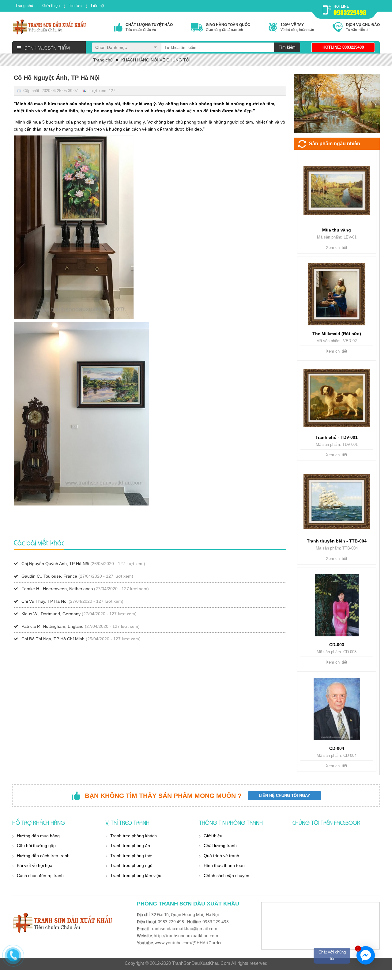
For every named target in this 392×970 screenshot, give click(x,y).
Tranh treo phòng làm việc (135, 875)
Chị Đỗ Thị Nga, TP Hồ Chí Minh (53, 638)
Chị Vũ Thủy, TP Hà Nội (44, 601)
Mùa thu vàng (336, 230)
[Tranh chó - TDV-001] (336, 398)
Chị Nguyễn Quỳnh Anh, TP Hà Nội (55, 563)
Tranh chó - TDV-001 (336, 437)
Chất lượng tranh (220, 845)
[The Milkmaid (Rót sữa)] (336, 294)
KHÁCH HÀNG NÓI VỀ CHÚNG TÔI (155, 59)
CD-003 (336, 644)
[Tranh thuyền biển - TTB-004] (336, 501)
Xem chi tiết (336, 247)
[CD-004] (336, 709)
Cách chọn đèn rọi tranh (40, 875)
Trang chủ (24, 5)
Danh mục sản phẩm (47, 47)
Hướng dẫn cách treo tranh (43, 855)
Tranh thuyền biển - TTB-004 (337, 541)
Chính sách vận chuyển (226, 875)
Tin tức (75, 5)
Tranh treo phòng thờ (131, 855)
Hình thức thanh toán (224, 865)
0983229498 (350, 12)
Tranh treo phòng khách (133, 835)
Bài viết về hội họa (34, 865)
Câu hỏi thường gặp (36, 845)
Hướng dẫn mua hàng (38, 835)
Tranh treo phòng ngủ (131, 865)
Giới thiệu (51, 5)
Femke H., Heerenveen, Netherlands (57, 588)
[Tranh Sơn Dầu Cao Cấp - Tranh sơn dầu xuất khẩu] (49, 26)
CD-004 (336, 748)
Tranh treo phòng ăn (130, 845)
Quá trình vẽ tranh (221, 855)
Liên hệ (97, 5)
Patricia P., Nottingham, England (52, 626)
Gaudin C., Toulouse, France (49, 576)
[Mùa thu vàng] (336, 190)
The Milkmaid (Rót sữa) (336, 333)
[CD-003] (336, 605)
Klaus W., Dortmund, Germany (51, 613)
